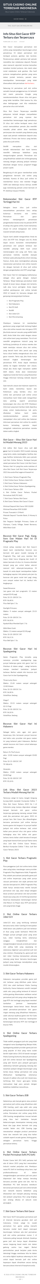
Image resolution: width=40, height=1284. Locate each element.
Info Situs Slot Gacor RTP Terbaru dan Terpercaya (19, 35)
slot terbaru (29, 83)
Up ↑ (21, 1279)
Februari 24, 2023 (10, 41)
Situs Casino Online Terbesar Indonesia (20, 6)
